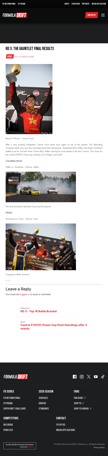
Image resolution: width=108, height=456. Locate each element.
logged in (25, 294)
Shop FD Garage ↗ (83, 408)
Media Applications (65, 430)
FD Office (60, 424)
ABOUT (67, 4)
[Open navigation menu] (103, 15)
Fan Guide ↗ (80, 398)
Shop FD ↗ (79, 403)
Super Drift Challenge (14, 408)
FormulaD (30, 57)
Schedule (43, 398)
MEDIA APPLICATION (99, 4)
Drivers (42, 403)
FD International (11, 398)
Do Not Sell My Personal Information (20, 446)
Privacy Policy (99, 447)
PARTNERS (85, 4)
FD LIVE (8, 281)
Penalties (8, 430)
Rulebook (8, 424)
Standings (44, 408)
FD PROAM (21, 4)
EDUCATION (76, 4)
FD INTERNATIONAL (9, 4)
